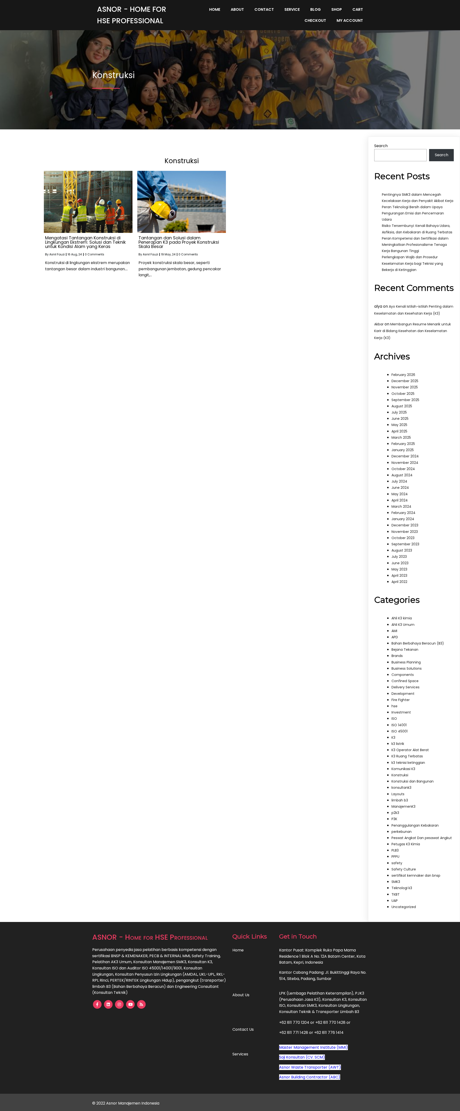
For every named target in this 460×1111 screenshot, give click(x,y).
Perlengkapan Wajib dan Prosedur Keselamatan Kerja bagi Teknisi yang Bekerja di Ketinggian (412, 263)
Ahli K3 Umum (402, 624)
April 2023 (399, 575)
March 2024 (401, 506)
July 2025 (399, 412)
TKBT (395, 894)
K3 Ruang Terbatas (407, 756)
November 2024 (404, 462)
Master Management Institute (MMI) (313, 1047)
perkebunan (401, 831)
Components (402, 674)
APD (394, 637)
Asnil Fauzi (57, 254)
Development (402, 693)
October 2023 (402, 537)
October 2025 (402, 393)
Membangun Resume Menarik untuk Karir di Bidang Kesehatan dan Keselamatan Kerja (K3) (412, 331)
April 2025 (399, 431)
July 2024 (399, 481)
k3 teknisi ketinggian (408, 762)
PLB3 (395, 850)
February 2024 (403, 512)
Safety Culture (403, 869)
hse (394, 706)
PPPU (395, 856)
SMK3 (395, 881)
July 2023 (399, 556)
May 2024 (399, 494)
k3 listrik (397, 743)
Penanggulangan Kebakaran (415, 825)
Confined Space (405, 681)
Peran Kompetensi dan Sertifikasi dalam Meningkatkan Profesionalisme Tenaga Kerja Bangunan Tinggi (415, 244)
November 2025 (404, 387)
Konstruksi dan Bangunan (412, 781)
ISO (394, 718)
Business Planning (406, 662)
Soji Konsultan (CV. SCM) (302, 1057)
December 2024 (405, 456)
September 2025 (405, 399)
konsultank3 (401, 787)
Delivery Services (405, 687)
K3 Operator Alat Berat (410, 750)
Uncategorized (403, 906)
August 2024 (402, 475)
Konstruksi (399, 775)
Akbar (379, 324)
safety (396, 863)
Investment (401, 712)
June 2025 (399, 418)
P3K (394, 819)
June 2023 (399, 563)
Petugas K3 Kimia (405, 844)
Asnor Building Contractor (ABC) (309, 1077)
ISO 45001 (399, 731)
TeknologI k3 (401, 888)
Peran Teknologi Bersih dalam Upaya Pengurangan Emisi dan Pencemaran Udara (413, 213)
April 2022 (399, 581)
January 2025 (402, 450)
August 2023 (401, 550)
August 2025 (401, 406)
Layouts (397, 794)
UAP (394, 900)
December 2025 (404, 381)
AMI (394, 630)
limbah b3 (399, 800)
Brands (397, 655)
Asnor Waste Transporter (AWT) (310, 1067)
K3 (393, 737)
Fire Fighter (400, 699)
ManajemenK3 (403, 806)
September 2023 (405, 544)
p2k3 (395, 812)
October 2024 (403, 468)
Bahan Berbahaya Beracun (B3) (417, 643)
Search (381, 146)
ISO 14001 (399, 725)
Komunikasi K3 (403, 768)
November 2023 (404, 531)
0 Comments (94, 254)
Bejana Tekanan (404, 649)
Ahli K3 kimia (401, 618)
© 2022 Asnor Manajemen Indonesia (125, 1103)
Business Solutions (406, 668)
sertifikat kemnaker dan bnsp (415, 875)
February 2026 (403, 374)
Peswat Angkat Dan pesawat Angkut (421, 837)
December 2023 (404, 525)
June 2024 (400, 487)
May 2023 (399, 569)
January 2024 (402, 519)
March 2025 (401, 437)
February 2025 (403, 443)
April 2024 (399, 500)
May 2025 (399, 424)
